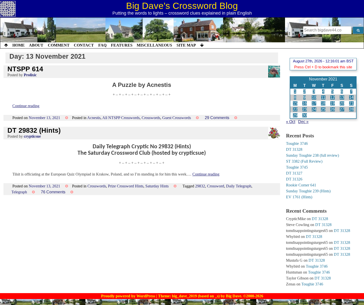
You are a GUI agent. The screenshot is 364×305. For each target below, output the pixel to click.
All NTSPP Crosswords (121, 118)
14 (351, 97)
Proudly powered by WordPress (128, 296)
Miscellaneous (154, 45)
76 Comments (53, 192)
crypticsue (32, 136)
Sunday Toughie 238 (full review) (312, 155)
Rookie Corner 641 (301, 185)
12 (332, 97)
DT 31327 (294, 173)
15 (295, 103)
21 (351, 103)
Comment (59, 45)
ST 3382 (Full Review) (304, 161)
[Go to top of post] (6, 45)
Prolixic (30, 75)
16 (304, 103)
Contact (84, 45)
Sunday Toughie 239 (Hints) (308, 191)
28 (351, 109)
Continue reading (25, 106)
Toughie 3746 (297, 143)
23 (304, 109)
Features (121, 45)
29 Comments (217, 118)
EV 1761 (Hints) (299, 197)
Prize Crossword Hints (125, 186)
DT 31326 (294, 179)
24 (314, 109)
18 (323, 103)
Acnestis (94, 118)
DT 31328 (294, 149)
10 (314, 97)
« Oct (290, 122)
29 (295, 115)
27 (342, 109)
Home (18, 45)
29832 (200, 186)
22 (295, 109)
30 (304, 115)
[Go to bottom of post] (202, 45)
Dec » (303, 122)
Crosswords (151, 118)
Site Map (186, 45)
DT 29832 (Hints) (34, 130)
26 (332, 109)
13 (342, 97)
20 (342, 103)
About (36, 45)
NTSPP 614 (25, 69)
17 (314, 103)
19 (332, 103)
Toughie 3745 (297, 167)
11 (323, 97)
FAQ (102, 45)
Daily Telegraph (238, 186)
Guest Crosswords (176, 118)
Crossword (215, 186)
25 (323, 109)
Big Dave (233, 296)
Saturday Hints (157, 186)
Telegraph (19, 192)
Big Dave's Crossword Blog (182, 6)
